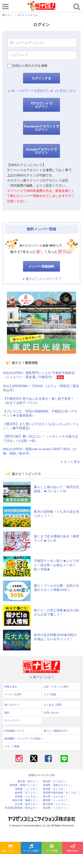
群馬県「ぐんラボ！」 (27, 796)
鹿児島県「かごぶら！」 (57, 804)
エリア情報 (52, 850)
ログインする (41, 78)
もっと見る (72, 461)
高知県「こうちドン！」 (57, 808)
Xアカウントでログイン (41, 104)
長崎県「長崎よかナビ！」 (58, 785)
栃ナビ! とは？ (43, 677)
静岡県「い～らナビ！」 (57, 800)
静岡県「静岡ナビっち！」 (25, 785)
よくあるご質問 (52, 704)
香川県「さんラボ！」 (55, 796)
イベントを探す (31, 850)
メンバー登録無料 (41, 266)
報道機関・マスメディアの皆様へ (23, 738)
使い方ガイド (12, 704)
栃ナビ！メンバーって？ (43, 279)
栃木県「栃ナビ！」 (29, 781)
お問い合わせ (51, 712)
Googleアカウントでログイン (41, 150)
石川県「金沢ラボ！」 (27, 804)
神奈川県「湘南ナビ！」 (26, 800)
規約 (6, 712)
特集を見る (72, 850)
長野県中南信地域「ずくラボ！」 (62, 792)
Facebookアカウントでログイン (41, 127)
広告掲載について (14, 730)
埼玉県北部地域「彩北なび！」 (22, 808)
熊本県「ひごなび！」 (55, 781)
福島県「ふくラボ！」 (27, 789)
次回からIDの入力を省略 (29, 65)
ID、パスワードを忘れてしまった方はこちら (43, 90)
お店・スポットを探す (11, 850)
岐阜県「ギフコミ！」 (27, 792)
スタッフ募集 (12, 746)
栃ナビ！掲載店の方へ (56, 730)
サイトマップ (12, 720)
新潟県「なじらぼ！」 (55, 789)
